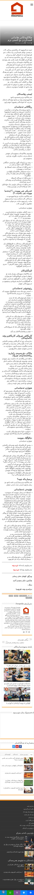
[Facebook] (20, 746)
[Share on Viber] (17, 892)
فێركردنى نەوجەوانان (19, 43)
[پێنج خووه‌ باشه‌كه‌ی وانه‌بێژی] (29, 854)
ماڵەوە (29, 30)
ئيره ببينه (15, 565)
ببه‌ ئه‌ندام (31, 817)
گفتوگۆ (16, 595)
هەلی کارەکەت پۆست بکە (27, 825)
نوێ (31, 754)
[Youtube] (17, 746)
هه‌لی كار (31, 823)
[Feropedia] (17, 9)
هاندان (11, 595)
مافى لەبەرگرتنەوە (29, 809)
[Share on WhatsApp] (10, 892)
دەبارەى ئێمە (30, 806)
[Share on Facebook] (30, 892)
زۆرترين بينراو (24, 754)
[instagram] (13, 746)
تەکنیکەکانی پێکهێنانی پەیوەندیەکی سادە (12, 765)
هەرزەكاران (29, 597)
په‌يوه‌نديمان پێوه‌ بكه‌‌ (28, 812)
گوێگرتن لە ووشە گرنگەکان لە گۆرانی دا (18, 703)
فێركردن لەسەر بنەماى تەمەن (18, 30)
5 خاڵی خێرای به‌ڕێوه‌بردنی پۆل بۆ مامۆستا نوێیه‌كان (14, 845)
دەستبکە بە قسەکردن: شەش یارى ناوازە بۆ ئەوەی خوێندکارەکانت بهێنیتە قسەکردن (17, 684)
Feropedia (29, 43)
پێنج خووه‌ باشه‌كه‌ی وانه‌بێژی (15, 852)
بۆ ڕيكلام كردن (30, 820)
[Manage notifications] (3, 891)
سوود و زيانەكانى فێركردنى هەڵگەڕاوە (15, 865)
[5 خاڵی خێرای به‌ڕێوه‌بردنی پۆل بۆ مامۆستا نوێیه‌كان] (29, 847)
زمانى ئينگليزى (23, 595)
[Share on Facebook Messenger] (23, 892)
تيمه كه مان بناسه (29, 814)
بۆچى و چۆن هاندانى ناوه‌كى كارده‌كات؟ (18, 666)
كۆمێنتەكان (7, 754)
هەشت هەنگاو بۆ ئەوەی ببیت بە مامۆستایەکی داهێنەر (14, 838)
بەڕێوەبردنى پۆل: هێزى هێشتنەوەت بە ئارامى (13, 880)
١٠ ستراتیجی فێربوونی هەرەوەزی (14, 773)
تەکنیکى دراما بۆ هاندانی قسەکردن (15, 642)
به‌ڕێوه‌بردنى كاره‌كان (28, 828)
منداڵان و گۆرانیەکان (23, 639)
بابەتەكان (15, 754)
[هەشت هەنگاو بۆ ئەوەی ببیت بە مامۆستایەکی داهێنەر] (29, 839)
